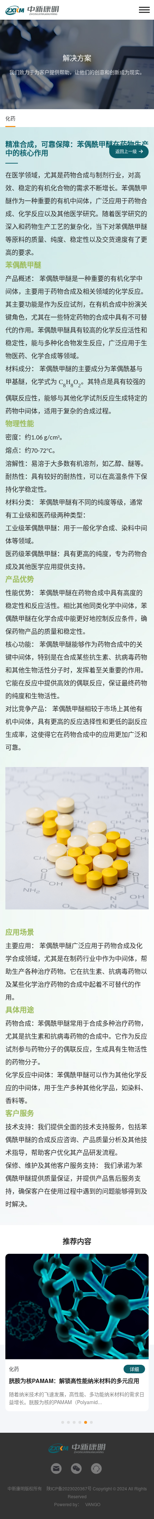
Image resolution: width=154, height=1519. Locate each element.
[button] (62, 1422)
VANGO (92, 1504)
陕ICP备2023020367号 (69, 1488)
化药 (10, 118)
